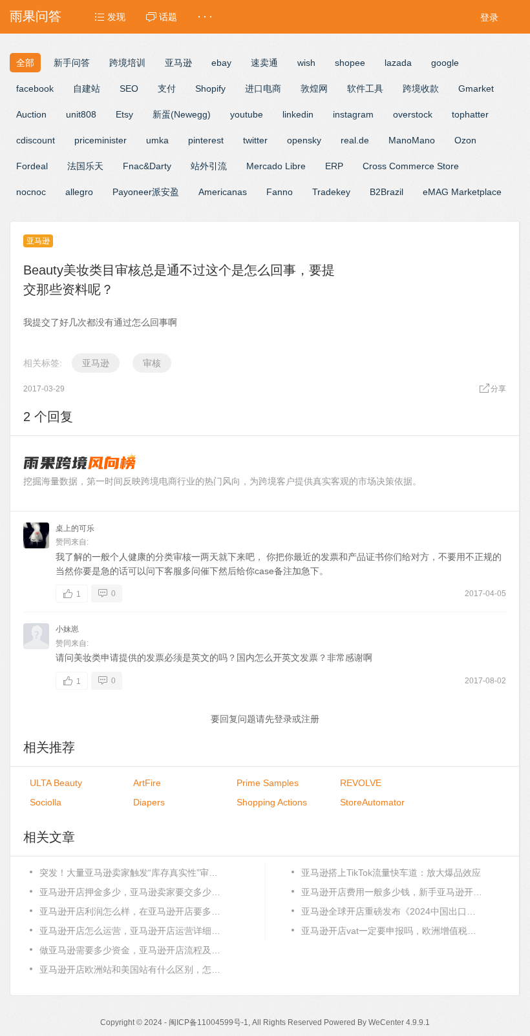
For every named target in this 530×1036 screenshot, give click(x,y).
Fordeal (32, 166)
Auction (31, 114)
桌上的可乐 (75, 528)
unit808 (81, 114)
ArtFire (147, 783)
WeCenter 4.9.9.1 (399, 1022)
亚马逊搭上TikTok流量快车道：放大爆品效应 (391, 872)
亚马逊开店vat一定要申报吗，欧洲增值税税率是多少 (391, 931)
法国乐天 (85, 166)
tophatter (470, 114)
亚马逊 (178, 62)
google (445, 62)
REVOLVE (360, 783)
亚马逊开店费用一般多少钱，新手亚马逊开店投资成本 (391, 892)
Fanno (279, 192)
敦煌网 (314, 88)
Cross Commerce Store (411, 166)
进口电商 (263, 88)
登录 (489, 17)
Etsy (124, 114)
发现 (115, 17)
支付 (167, 88)
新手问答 (72, 62)
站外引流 (209, 166)
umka (157, 140)
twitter (255, 140)
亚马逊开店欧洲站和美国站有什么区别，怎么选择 (129, 969)
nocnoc (31, 192)
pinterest (206, 140)
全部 (25, 62)
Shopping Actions (272, 802)
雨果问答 (35, 16)
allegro (79, 192)
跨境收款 (421, 88)
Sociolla (45, 802)
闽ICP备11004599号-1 (208, 1022)
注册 (310, 719)
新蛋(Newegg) (182, 114)
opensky (304, 140)
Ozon (465, 140)
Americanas (222, 192)
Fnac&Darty (147, 166)
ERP (334, 166)
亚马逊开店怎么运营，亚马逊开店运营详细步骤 (129, 931)
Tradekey (331, 192)
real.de (355, 140)
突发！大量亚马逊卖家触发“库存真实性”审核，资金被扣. (129, 872)
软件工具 (365, 88)
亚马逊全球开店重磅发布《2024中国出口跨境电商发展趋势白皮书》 (391, 911)
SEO (129, 88)
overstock (412, 114)
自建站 (86, 88)
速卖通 (264, 62)
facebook (35, 88)
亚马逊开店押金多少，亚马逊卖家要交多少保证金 (129, 892)
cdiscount (35, 140)
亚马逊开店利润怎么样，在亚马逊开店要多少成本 (129, 911)
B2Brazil (386, 192)
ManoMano (411, 140)
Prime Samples (268, 783)
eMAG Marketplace (462, 192)
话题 (166, 17)
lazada (398, 62)
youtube (246, 114)
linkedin (297, 114)
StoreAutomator (372, 802)
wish (306, 62)
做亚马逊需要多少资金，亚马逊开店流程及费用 (129, 950)
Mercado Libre (276, 166)
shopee (350, 62)
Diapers (149, 802)
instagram (353, 114)
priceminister (100, 140)
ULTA (56, 783)
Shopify (210, 88)
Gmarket (476, 88)
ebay (221, 62)
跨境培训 (127, 62)
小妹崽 (67, 629)
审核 (152, 363)
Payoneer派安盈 (145, 192)
